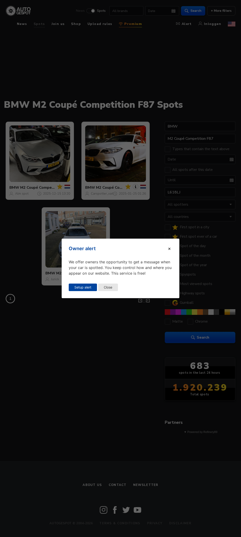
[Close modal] (169, 248)
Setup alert (82, 287)
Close (108, 287)
